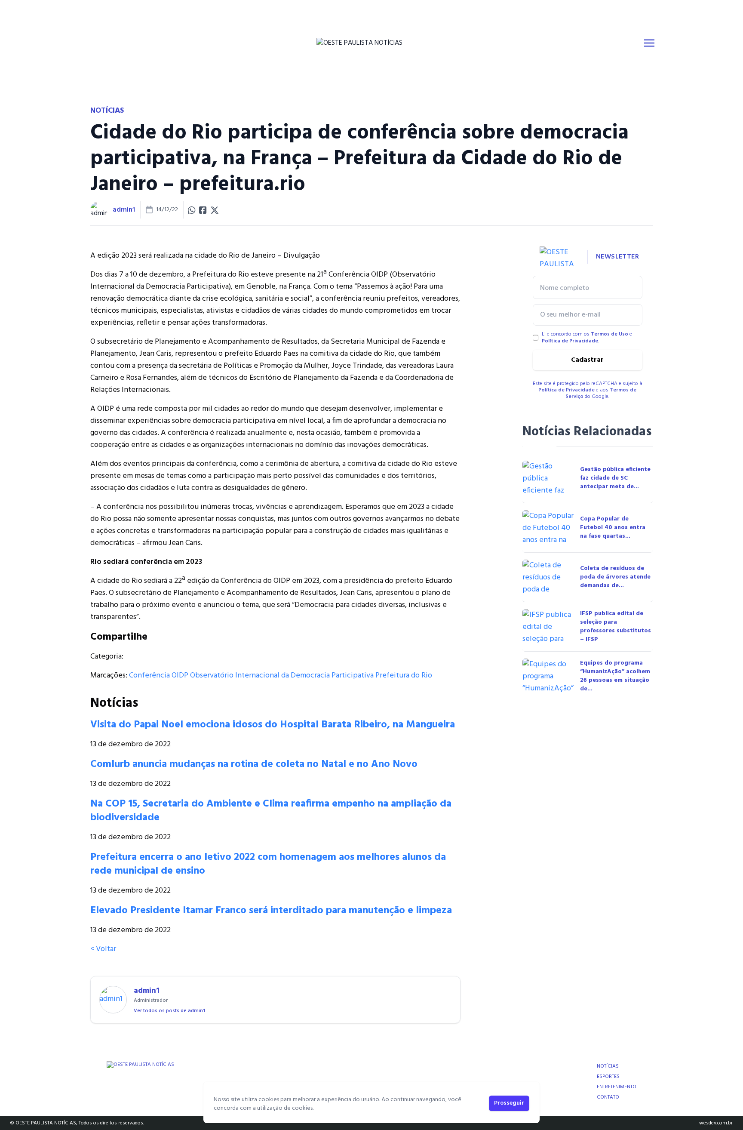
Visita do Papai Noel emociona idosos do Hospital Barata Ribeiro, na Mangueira (272, 725)
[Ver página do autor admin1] (98, 210)
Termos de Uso (609, 334)
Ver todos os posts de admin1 (169, 1010)
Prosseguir (509, 1103)
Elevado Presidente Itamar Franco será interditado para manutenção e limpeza (271, 910)
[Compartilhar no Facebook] (203, 210)
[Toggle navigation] (649, 43)
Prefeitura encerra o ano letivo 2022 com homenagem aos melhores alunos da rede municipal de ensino (268, 864)
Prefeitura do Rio (403, 675)
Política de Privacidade (570, 341)
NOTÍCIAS (608, 1066)
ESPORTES (608, 1076)
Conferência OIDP (158, 675)
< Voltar (103, 949)
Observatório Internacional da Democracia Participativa (282, 675)
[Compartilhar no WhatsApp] (192, 210)
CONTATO (608, 1097)
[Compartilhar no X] (214, 210)
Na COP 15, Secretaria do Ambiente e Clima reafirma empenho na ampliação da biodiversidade (270, 811)
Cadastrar (587, 360)
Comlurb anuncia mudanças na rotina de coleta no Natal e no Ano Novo (254, 764)
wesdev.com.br (716, 1123)
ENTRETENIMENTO (616, 1087)
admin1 (124, 209)
